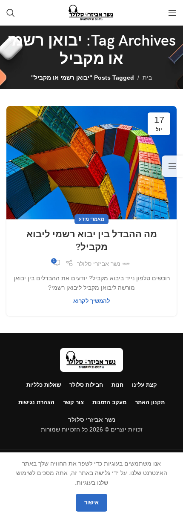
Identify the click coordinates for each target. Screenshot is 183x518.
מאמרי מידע (91, 219)
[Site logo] (91, 12)
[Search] (10, 12)
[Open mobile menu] (172, 12)
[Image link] (91, 359)
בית (147, 77)
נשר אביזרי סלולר (98, 263)
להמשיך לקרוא (91, 301)
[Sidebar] (172, 166)
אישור (91, 502)
